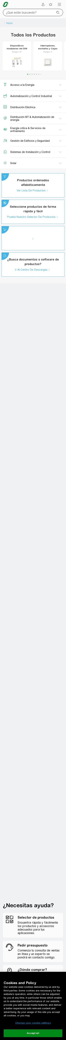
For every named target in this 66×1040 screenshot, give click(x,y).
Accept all (33, 1033)
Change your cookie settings (33, 1022)
